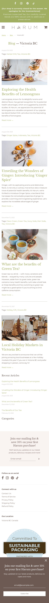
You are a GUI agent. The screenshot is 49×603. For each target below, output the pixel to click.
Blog (11, 35)
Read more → (7, 120)
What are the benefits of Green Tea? (17, 401)
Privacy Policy (7, 500)
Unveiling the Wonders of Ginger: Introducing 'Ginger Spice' (24, 175)
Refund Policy (7, 506)
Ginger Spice (11, 135)
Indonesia (22, 135)
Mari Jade (41, 221)
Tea (18, 54)
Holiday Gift (11, 310)
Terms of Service (8, 497)
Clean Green (11, 221)
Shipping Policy (8, 503)
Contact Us (6, 493)
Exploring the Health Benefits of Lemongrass (21, 381)
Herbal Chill (11, 54)
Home (4, 35)
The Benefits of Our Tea (12, 410)
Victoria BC (25, 54)
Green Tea (22, 221)
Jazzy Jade (32, 221)
